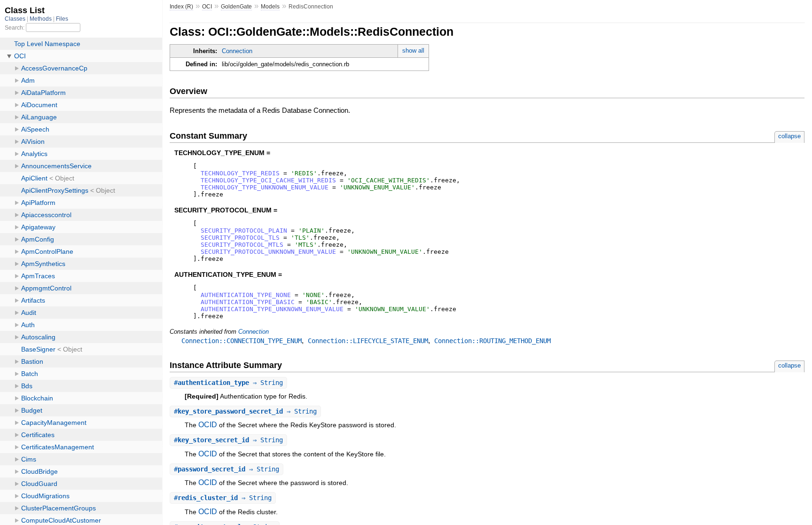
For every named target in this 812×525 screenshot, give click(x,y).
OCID (207, 425)
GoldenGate (236, 6)
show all (413, 50)
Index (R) (181, 6)
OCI (207, 6)
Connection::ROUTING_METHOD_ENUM (492, 341)
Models (270, 6)
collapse (789, 136)
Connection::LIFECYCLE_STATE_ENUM (368, 341)
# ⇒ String (228, 382)
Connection (237, 51)
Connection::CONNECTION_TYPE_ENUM (241, 341)
